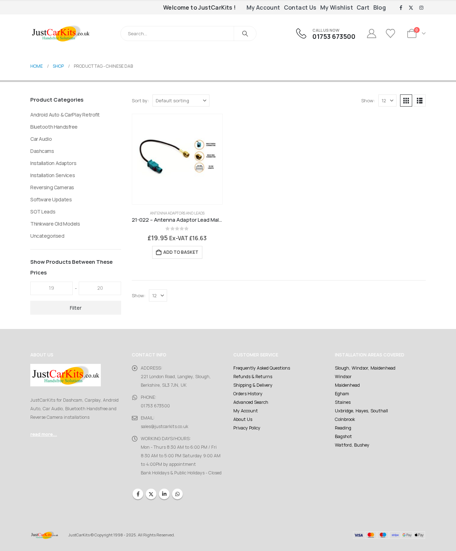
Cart (363, 7)
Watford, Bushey (352, 445)
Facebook (138, 494)
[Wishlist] (391, 33)
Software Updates (51, 199)
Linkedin (164, 494)
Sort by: (140, 100)
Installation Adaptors (53, 163)
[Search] (245, 33)
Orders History (248, 394)
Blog (379, 7)
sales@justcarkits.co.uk (164, 426)
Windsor (343, 377)
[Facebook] (400, 7)
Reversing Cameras (52, 187)
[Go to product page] (177, 159)
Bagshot (343, 436)
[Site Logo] (60, 33)
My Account (263, 7)
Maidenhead (347, 385)
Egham (342, 394)
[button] (406, 100)
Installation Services (52, 175)
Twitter (151, 494)
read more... (43, 434)
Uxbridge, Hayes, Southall (361, 411)
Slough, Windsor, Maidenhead (365, 368)
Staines (343, 402)
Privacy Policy (246, 428)
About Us (242, 419)
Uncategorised (47, 235)
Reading (343, 428)
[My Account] (371, 33)
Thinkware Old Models (55, 223)
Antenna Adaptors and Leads (177, 213)
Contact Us (300, 7)
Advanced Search (250, 402)
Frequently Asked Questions (261, 368)
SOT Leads (42, 211)
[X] (411, 7)
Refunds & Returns (252, 377)
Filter (76, 307)
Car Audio (41, 138)
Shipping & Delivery (253, 385)
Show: (368, 100)
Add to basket (180, 252)
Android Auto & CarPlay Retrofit (65, 114)
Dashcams (42, 151)
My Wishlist (336, 7)
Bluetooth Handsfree (54, 126)
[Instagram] (421, 7)
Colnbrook (345, 419)
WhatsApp (177, 494)
